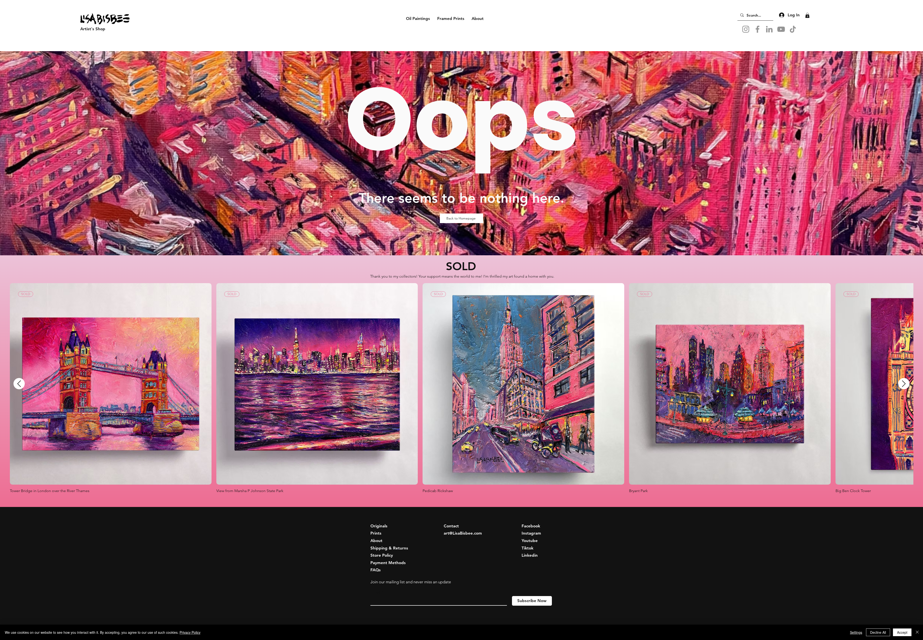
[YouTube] (781, 29)
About (376, 540)
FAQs (375, 569)
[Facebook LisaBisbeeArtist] (757, 29)
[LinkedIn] (769, 29)
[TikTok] (793, 29)
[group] (461, 388)
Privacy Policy (190, 632)
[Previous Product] (19, 383)
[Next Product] (904, 383)
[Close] (917, 632)
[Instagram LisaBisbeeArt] (745, 29)
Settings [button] (856, 632)
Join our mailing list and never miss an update (410, 581)
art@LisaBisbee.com (463, 533)
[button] (105, 29)
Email (375, 592)
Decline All (878, 632)
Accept (902, 632)
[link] (807, 15)
